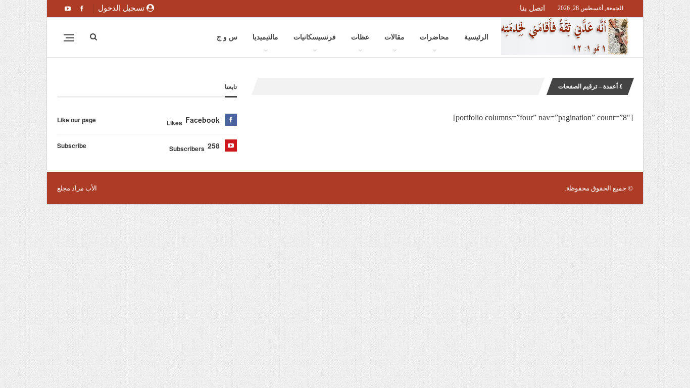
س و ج (227, 37)
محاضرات (434, 37)
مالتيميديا (265, 37)
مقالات (394, 37)
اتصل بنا (532, 8)
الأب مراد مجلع (77, 188)
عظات (360, 37)
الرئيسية (476, 37)
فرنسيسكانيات (314, 37)
